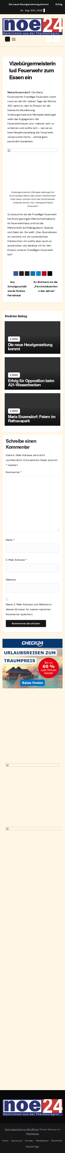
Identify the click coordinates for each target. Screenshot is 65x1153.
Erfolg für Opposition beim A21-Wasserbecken (31, 382)
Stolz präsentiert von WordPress (22, 1129)
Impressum (16, 1140)
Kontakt (29, 1140)
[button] (49, 39)
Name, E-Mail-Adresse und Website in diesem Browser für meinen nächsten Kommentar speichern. (29, 609)
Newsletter (56, 1140)
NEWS (15, 339)
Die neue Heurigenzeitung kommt (30, 346)
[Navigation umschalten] (13, 39)
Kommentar (14, 472)
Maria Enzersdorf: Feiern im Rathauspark (31, 418)
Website (11, 579)
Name (10, 540)
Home (5, 1140)
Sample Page (32, 1146)
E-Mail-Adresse (16, 560)
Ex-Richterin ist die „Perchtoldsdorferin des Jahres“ (46, 286)
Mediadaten (42, 1140)
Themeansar (32, 1133)
